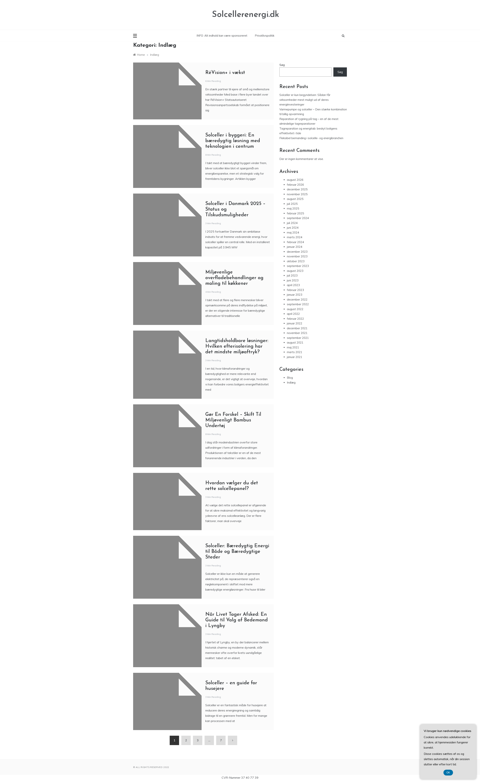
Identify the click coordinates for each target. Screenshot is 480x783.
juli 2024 (292, 223)
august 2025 (295, 199)
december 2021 (297, 328)
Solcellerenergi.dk (245, 15)
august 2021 (295, 342)
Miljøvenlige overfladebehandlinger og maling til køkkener (234, 278)
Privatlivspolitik (264, 35)
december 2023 (297, 251)
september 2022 (298, 304)
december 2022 (297, 299)
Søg (282, 65)
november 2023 (297, 256)
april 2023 (293, 285)
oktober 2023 (295, 261)
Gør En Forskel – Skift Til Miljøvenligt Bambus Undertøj (233, 420)
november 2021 (297, 333)
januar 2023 (294, 294)
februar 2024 (295, 242)
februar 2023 (295, 290)
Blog (290, 377)
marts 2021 (294, 352)
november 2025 (297, 194)
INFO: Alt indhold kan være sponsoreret (221, 35)
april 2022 (293, 314)
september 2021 (298, 338)
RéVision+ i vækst (225, 72)
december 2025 (297, 189)
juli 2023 (292, 275)
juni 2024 (292, 227)
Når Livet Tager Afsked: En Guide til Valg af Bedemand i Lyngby (236, 620)
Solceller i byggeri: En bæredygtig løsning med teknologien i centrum (232, 141)
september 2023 (298, 266)
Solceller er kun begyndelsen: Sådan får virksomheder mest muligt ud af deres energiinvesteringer (304, 99)
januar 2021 (294, 357)
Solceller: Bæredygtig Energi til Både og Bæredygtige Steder (237, 551)
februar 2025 (295, 213)
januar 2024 (294, 247)
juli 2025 (292, 204)
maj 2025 (293, 208)
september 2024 (298, 218)
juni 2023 (292, 280)
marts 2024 (294, 237)
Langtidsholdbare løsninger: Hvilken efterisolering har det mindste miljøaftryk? (236, 346)
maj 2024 (293, 232)
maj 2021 (293, 347)
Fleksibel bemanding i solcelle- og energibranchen (311, 138)
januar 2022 (294, 323)
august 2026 (295, 180)
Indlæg (291, 382)
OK (448, 772)
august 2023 (295, 271)
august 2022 (295, 309)
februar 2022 (295, 318)
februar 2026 (295, 184)
